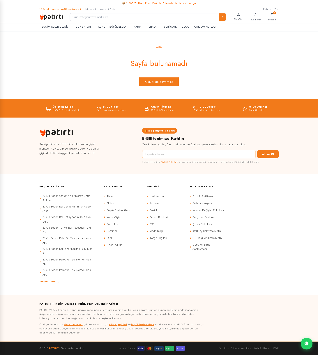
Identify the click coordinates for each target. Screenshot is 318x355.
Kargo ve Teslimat (203, 217)
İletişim (154, 203)
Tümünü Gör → (49, 281)
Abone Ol (268, 154)
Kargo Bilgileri (158, 238)
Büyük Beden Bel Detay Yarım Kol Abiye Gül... (67, 219)
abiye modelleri (73, 324)
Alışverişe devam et (159, 82)
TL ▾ (277, 9)
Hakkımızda (90, 9)
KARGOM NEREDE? (205, 26)
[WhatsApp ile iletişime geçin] (306, 343)
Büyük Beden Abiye (118, 210)
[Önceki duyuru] (37, 3)
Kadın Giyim (114, 217)
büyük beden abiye (142, 324)
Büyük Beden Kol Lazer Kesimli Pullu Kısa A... (68, 251)
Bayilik (154, 210)
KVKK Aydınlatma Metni (207, 231)
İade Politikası (261, 348)
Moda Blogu (157, 231)
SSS (152, 224)
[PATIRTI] (51, 17)
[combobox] (148, 17)
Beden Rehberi (159, 217)
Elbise (110, 203)
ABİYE (101, 26)
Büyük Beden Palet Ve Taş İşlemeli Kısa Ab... (67, 240)
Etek (109, 238)
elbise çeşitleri (118, 324)
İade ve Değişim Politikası (208, 210)
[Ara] (222, 17)
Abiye (110, 196)
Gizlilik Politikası (169, 162)
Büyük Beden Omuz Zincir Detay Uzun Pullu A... (66, 198)
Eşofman (112, 231)
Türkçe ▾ (267, 9)
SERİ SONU (171, 26)
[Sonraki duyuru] (281, 3)
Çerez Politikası (202, 224)
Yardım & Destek (108, 9)
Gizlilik (223, 348)
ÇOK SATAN (83, 26)
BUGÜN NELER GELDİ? (55, 26)
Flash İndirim (115, 245)
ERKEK (153, 26)
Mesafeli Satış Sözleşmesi (201, 247)
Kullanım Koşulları (203, 203)
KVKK (276, 348)
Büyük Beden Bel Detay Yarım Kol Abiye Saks (67, 209)
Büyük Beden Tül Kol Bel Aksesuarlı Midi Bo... (67, 230)
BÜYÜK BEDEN (118, 26)
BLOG (185, 26)
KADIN (138, 26)
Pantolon (112, 224)
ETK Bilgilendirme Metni (207, 238)
